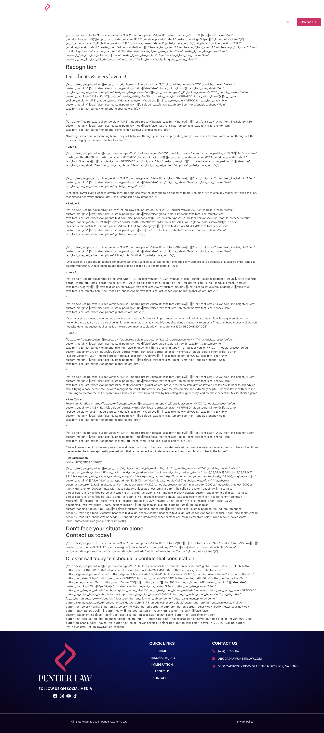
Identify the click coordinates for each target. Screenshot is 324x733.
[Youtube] (313, 7)
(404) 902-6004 (288, 6)
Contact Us (308, 22)
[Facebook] (302, 7)
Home (194, 22)
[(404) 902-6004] (276, 7)
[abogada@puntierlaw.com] (236, 7)
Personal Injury (217, 22)
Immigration (245, 22)
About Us (268, 22)
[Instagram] (307, 7)
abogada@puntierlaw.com (255, 6)
